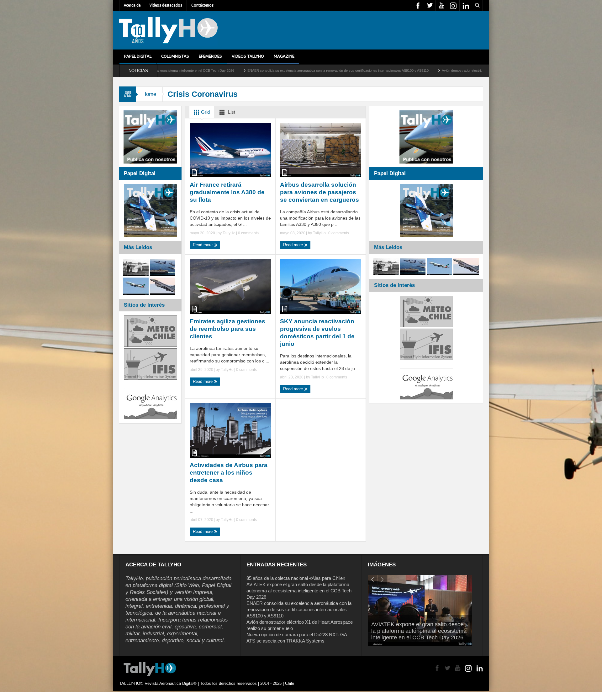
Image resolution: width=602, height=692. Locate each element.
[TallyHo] (168, 30)
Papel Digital (137, 56)
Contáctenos (202, 5)
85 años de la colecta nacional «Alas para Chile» (295, 578)
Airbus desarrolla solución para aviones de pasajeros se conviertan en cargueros (319, 192)
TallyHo (229, 233)
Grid (205, 112)
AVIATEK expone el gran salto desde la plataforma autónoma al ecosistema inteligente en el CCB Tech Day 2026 (298, 591)
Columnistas (175, 56)
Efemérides (210, 56)
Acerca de (132, 5)
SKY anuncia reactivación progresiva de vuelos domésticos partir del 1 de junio (317, 332)
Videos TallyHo (248, 56)
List (231, 112)
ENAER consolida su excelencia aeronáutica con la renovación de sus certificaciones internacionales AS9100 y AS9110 (277, 70)
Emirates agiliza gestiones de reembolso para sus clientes (227, 329)
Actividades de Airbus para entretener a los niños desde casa (228, 472)
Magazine (284, 56)
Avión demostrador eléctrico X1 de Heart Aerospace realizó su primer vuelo (438, 70)
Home (149, 94)
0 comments (248, 233)
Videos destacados (166, 5)
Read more (203, 244)
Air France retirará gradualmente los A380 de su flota (227, 192)
